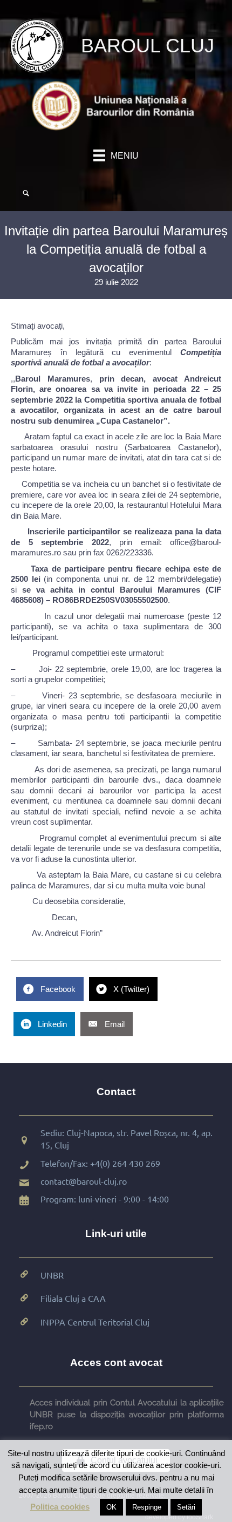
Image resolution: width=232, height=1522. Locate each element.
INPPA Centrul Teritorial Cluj (94, 1321)
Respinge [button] (146, 1507)
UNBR (52, 1274)
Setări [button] (186, 1507)
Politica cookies (60, 1506)
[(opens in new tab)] (116, 105)
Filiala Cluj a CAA (73, 1298)
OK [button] (111, 1507)
